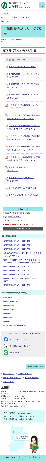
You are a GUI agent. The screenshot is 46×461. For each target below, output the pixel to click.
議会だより (5, 21)
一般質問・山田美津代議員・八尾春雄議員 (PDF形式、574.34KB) (23, 158)
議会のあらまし (11, 301)
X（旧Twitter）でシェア (20, 346)
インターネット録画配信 (15, 325)
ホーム (3, 17)
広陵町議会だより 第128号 (17, 285)
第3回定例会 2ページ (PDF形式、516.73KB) (24, 75)
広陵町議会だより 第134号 (17, 241)
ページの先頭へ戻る (35, 366)
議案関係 (8, 317)
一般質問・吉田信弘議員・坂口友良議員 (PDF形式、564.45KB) (23, 117)
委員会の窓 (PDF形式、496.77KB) (18, 169)
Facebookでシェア (18, 339)
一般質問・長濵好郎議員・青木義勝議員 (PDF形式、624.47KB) (23, 148)
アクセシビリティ (25, 374)
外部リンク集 (8, 382)
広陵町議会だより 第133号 (17, 245)
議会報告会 (9, 305)
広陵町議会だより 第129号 (17, 274)
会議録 (7, 321)
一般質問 (8, 313)
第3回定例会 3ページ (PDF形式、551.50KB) (24, 85)
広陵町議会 (24, 17)
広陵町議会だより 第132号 (17, 249)
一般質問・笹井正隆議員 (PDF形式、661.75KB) (22, 106)
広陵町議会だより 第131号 (17, 266)
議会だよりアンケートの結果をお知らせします (23, 280)
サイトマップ (8, 374)
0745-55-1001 (14, 217)
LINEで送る (15, 352)
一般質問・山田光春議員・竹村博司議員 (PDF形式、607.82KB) (23, 137)
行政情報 (13, 17)
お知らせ (8, 297)
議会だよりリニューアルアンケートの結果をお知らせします (23, 254)
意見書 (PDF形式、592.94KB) (23, 188)
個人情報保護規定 (32, 378)
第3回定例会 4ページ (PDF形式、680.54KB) (24, 96)
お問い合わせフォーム (23, 228)
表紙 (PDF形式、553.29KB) (22, 67)
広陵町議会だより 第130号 (17, 270)
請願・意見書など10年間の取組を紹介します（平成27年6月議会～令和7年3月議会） (23, 261)
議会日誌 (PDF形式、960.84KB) (24, 195)
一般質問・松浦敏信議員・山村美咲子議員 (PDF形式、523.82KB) (23, 127)
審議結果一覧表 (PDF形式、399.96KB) (20, 179)
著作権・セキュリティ (12, 378)
